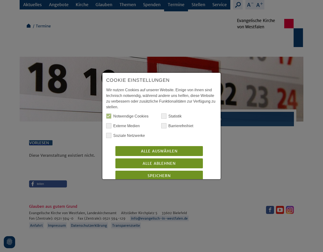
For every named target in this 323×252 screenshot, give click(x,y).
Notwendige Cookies (130, 116)
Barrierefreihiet (180, 126)
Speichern (159, 175)
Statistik (175, 116)
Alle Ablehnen (159, 163)
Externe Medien (126, 126)
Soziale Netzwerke (129, 136)
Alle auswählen (159, 151)
